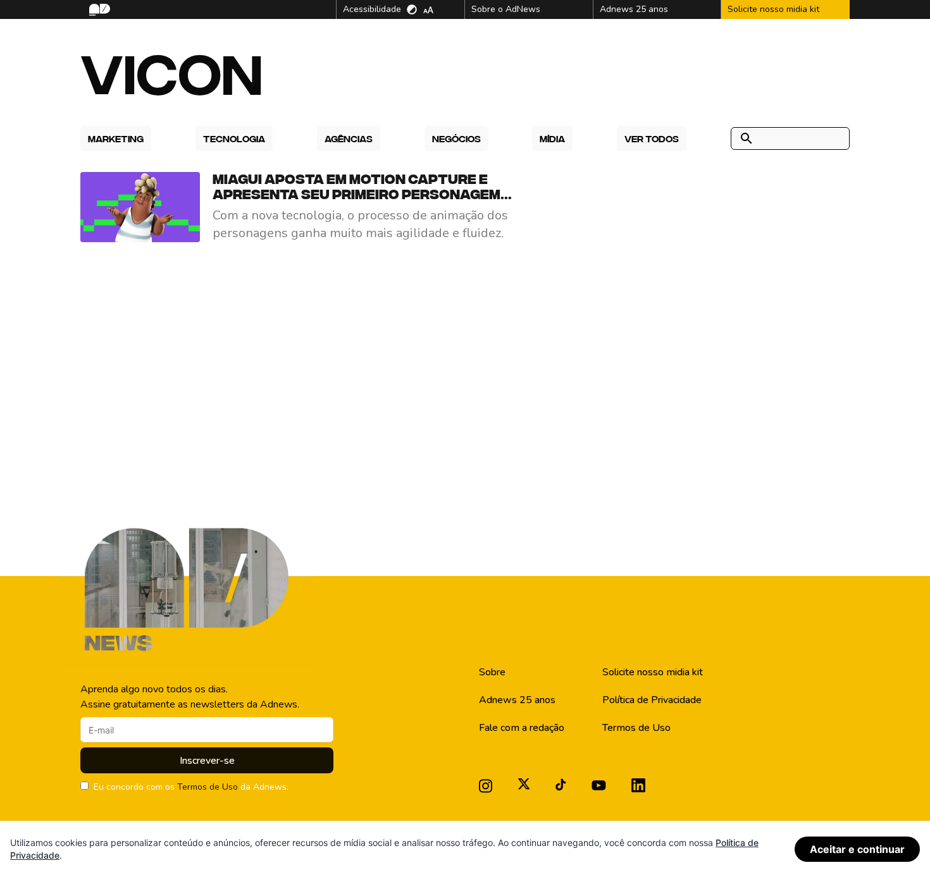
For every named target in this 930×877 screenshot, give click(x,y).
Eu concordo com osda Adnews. (191, 787)
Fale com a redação (521, 728)
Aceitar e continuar (857, 849)
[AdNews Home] (98, 10)
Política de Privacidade (652, 700)
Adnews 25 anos (517, 700)
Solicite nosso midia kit (652, 672)
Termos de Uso (207, 787)
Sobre (492, 672)
